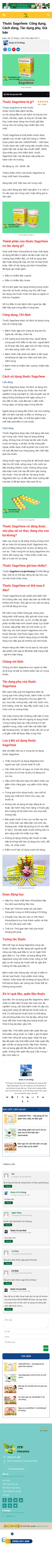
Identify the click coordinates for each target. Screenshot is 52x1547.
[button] (4, 15)
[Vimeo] (15, 1505)
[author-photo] (26, 1076)
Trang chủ (5, 21)
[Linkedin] (18, 49)
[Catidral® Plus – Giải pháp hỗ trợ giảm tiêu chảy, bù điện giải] (10, 1118)
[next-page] (7, 1157)
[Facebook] (5, 49)
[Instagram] (24, 1097)
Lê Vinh (15, 1271)
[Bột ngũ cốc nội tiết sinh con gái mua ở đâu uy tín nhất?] (10, 1146)
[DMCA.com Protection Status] (12, 1527)
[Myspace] (34, 1097)
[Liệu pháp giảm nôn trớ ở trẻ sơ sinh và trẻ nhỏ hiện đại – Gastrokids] (10, 1132)
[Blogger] (13, 1097)
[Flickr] (10, 1500)
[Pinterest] (14, 49)
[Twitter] (9, 49)
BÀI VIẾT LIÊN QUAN (14, 1109)
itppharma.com (42, 1526)
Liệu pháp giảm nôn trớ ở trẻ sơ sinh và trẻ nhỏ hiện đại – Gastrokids (32, 1132)
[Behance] (8, 1097)
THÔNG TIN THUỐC (18, 21)
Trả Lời (8, 1186)
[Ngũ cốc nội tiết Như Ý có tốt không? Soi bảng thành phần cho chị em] (10, 1411)
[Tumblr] (24, 1101)
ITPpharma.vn (10, 1516)
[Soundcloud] (44, 1097)
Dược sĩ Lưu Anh (18, 1230)
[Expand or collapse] (27, 94)
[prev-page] (3, 1157)
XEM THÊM (32, 1110)
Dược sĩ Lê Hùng (17, 42)
